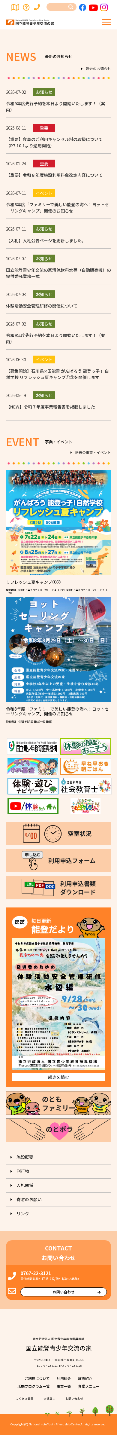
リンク (22, 1213)
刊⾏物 (22, 1171)
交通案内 (15, 7)
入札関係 (24, 1185)
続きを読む (58, 1077)
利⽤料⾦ (64, 1378)
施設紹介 (85, 1378)
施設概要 (24, 1157)
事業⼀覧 (64, 1386)
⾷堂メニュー (89, 1386)
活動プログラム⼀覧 (33, 1386)
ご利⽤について (37, 1378)
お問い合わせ (38, 7)
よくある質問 (26, 7)
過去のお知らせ (98, 68)
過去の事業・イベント (93, 452)
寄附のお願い (29, 1199)
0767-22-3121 (35, 1273)
